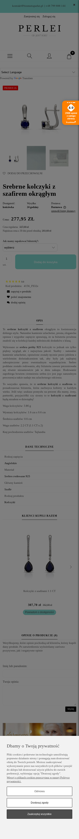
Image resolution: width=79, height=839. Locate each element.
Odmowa (39, 791)
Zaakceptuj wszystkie (39, 814)
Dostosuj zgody (39, 802)
